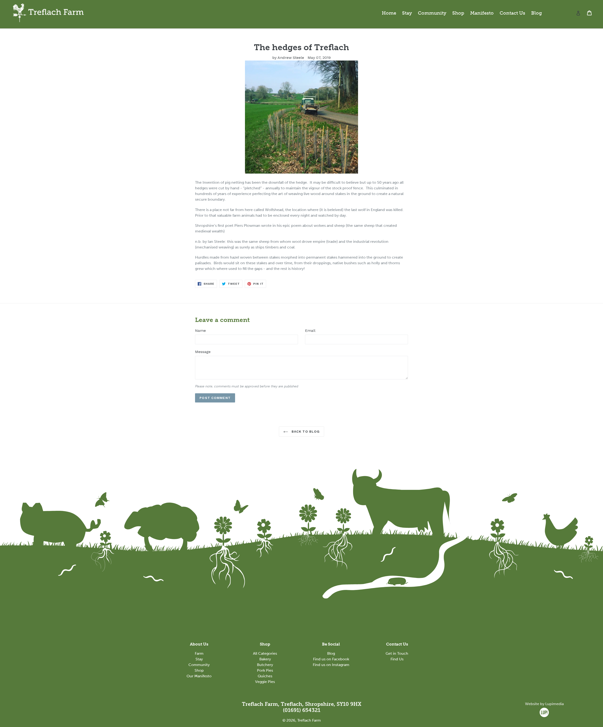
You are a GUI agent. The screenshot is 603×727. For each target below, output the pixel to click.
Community (432, 13)
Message (203, 351)
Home (389, 13)
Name (200, 330)
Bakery (265, 659)
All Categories (265, 653)
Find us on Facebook (331, 659)
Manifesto (482, 13)
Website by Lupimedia (544, 704)
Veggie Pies (265, 681)
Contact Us (512, 13)
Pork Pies (265, 670)
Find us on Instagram (331, 664)
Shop (458, 13)
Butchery (265, 664)
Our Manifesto (199, 676)
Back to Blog (305, 431)
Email (310, 330)
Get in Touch (397, 653)
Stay (407, 13)
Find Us (397, 659)
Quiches (265, 676)
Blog (536, 13)
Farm (199, 653)
